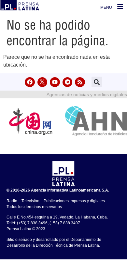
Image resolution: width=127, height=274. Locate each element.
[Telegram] (68, 82)
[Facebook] (30, 82)
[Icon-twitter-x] (42, 82)
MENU (106, 7)
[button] (97, 82)
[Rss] (80, 82)
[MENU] (120, 6)
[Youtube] (55, 82)
